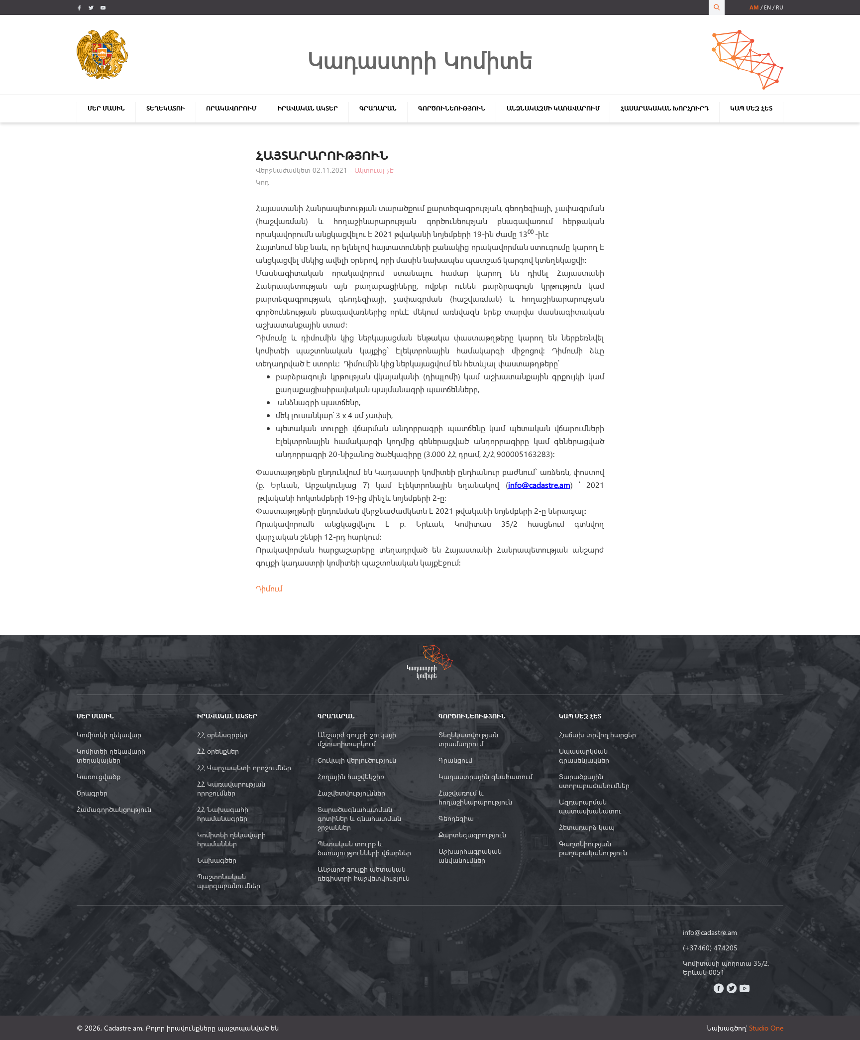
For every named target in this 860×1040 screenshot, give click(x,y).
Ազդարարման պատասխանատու (590, 806)
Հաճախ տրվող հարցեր (597, 734)
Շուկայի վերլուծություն (357, 760)
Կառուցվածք (98, 776)
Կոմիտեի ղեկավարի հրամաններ (231, 839)
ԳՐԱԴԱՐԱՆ (378, 108)
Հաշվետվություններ (351, 793)
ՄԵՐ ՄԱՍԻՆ (106, 108)
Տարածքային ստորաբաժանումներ (594, 781)
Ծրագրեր (92, 793)
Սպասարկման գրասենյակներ (584, 756)
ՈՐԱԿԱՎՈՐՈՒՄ (231, 108)
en (767, 7)
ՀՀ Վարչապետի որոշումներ (244, 767)
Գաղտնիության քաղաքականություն (593, 848)
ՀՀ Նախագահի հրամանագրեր (222, 814)
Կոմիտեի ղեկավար (109, 734)
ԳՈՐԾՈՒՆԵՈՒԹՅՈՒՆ (451, 108)
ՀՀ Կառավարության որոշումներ (231, 789)
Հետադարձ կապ (587, 827)
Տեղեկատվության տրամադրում (468, 739)
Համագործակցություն (114, 809)
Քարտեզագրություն (472, 834)
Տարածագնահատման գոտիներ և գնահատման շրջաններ (359, 818)
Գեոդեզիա (456, 818)
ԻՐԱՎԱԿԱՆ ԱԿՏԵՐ (308, 108)
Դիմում (269, 588)
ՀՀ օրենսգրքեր (222, 734)
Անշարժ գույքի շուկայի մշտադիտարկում (357, 739)
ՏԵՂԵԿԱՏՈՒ (165, 108)
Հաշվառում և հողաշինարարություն (475, 798)
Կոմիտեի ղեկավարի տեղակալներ (111, 756)
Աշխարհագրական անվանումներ (470, 856)
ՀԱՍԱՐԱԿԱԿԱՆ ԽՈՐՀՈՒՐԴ (665, 108)
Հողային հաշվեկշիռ (351, 776)
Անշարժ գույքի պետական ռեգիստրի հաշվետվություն (364, 874)
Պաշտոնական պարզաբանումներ (228, 881)
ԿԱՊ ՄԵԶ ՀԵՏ (751, 108)
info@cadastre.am (710, 932)
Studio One (766, 1028)
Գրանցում (455, 760)
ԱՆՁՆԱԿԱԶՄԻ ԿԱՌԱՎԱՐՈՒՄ (553, 108)
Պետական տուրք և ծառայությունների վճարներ (364, 848)
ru (779, 7)
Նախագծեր (216, 860)
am (754, 7)
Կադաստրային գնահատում (485, 776)
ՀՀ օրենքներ (218, 751)
